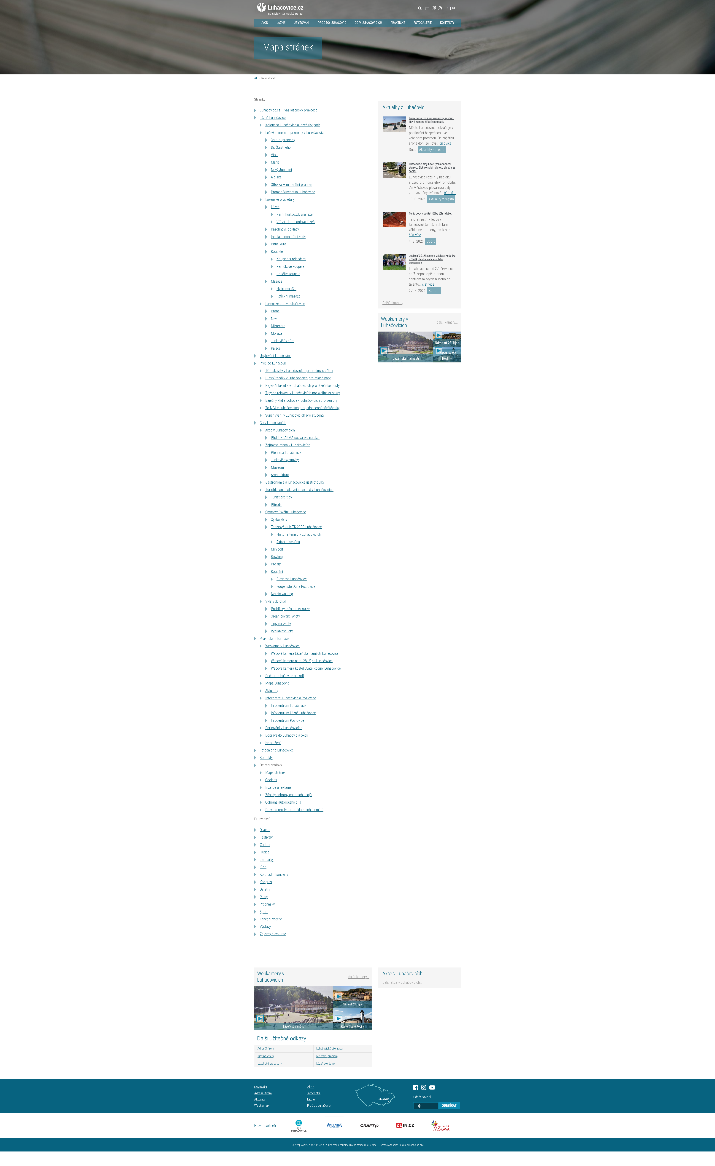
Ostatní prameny (283, 140)
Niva (274, 318)
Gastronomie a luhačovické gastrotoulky (294, 482)
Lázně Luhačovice (273, 117)
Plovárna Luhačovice (292, 579)
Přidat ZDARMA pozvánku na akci (295, 437)
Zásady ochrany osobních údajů (288, 795)
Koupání (277, 571)
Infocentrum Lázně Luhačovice (293, 713)
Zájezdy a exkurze (273, 934)
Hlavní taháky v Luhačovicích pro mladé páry (298, 378)
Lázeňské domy (325, 1063)
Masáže (276, 281)
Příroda (276, 504)
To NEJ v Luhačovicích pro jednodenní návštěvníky (302, 408)
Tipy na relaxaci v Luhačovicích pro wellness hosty (302, 393)
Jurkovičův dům (282, 341)
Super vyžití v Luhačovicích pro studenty (294, 415)
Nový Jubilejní (281, 169)
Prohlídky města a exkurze (290, 609)
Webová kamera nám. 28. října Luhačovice (302, 661)
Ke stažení (273, 742)
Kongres (266, 882)
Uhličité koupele (288, 274)
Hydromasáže (286, 289)
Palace (276, 348)
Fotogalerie (423, 23)
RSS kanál (371, 1145)
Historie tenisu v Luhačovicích (299, 534)
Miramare (278, 326)
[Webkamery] (440, 8)
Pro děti (276, 564)
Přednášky (267, 904)
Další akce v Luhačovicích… (402, 982)
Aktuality (271, 690)
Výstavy (265, 926)
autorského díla (415, 1145)
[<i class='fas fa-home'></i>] (255, 78)
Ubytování (301, 23)
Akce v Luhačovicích (280, 430)
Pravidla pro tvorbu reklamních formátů (294, 809)
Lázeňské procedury (280, 199)
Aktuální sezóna (288, 542)
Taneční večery (271, 919)
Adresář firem (266, 1048)
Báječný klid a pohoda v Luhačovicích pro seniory (301, 400)
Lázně (281, 23)
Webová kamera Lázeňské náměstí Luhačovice (305, 653)
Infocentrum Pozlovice (287, 720)
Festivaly (266, 837)
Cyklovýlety (279, 519)
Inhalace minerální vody (288, 236)
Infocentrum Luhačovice (288, 705)
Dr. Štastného (281, 147)
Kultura (434, 290)
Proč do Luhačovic (332, 23)
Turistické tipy (281, 497)
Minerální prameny (327, 1056)
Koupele (277, 251)
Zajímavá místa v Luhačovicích (287, 445)
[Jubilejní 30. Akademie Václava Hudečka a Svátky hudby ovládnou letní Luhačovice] (394, 262)
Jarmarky (267, 859)
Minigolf (277, 549)
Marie (275, 162)
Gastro (265, 844)
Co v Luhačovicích (368, 23)
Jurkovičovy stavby (285, 460)
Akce (310, 1087)
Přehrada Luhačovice (286, 452)
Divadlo (265, 830)
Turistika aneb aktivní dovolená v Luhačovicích (299, 489)
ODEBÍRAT (449, 1105)
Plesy (264, 897)
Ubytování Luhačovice (275, 356)
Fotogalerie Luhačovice (277, 750)
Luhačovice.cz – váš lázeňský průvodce (288, 110)
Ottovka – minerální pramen (291, 184)
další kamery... (447, 322)
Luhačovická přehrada (329, 1048)
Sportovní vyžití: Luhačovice (285, 512)
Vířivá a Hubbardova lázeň (296, 222)
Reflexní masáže (288, 296)
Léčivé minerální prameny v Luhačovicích (295, 132)
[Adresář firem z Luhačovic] (426, 8)
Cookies (271, 780)
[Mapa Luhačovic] (434, 8)
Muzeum (277, 467)
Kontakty (447, 23)
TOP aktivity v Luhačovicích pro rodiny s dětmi (299, 370)
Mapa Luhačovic (277, 683)
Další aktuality (392, 303)
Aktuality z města (431, 149)
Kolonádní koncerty (274, 874)
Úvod (264, 23)
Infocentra (313, 1093)
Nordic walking (282, 594)
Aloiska (276, 177)
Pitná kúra (278, 244)
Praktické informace (274, 638)
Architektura (280, 475)
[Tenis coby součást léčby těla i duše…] (394, 219)
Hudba (264, 852)
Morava (276, 333)
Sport (264, 911)
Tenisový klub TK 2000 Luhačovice (296, 527)
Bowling (277, 556)
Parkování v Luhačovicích (283, 728)
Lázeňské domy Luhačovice (285, 303)
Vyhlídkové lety (282, 631)
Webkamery (262, 1105)
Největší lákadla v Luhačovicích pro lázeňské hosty (302, 385)
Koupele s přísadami (291, 259)
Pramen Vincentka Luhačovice (293, 192)
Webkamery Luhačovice (282, 646)
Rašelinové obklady (285, 229)
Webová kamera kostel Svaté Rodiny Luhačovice (306, 668)
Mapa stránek (275, 772)
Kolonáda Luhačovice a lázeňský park (292, 125)
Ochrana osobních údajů (392, 1145)
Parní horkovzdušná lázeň (295, 214)
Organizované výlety (285, 616)
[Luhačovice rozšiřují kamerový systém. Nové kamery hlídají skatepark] (394, 124)
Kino (263, 867)
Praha (275, 311)
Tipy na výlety (281, 623)
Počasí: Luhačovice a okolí (284, 676)
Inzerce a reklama (278, 787)
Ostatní (265, 889)
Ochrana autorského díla (283, 802)
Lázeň (275, 207)
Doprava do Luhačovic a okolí (286, 735)
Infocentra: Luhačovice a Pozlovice (290, 698)
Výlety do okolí (276, 601)
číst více (445, 143)
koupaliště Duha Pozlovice (296, 586)
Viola (274, 155)
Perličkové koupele (290, 266)
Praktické (397, 23)
